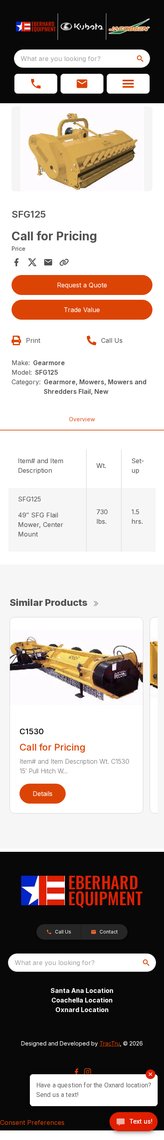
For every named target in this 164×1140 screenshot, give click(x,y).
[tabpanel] (82, 150)
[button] (35, 84)
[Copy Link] (64, 262)
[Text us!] (133, 1122)
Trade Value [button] (82, 310)
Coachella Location (82, 1000)
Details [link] (43, 794)
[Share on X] (32, 262)
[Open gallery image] (82, 148)
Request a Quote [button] (82, 285)
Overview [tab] (82, 419)
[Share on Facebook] (16, 262)
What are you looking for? (61, 59)
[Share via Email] (48, 262)
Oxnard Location (82, 1010)
